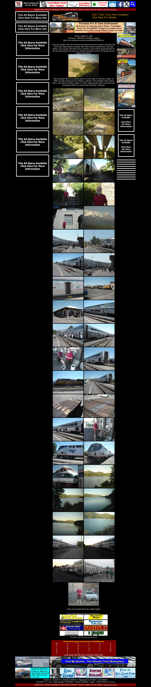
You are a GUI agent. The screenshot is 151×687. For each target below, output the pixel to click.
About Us (47, 680)
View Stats (48, 682)
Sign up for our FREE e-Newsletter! (93, 680)
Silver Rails (111, 682)
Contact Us (57, 680)
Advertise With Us (70, 680)
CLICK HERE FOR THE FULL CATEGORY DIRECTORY (83, 655)
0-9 (57, 644)
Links (92, 682)
